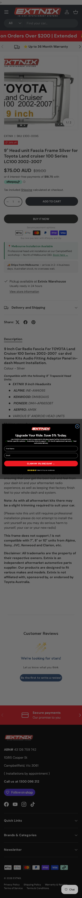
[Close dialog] (77, 426)
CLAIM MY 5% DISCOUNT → (41, 463)
